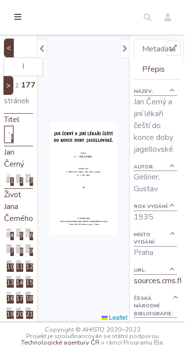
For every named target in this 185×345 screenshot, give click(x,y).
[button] (147, 17)
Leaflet (117, 317)
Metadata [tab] (159, 48)
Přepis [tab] (153, 69)
